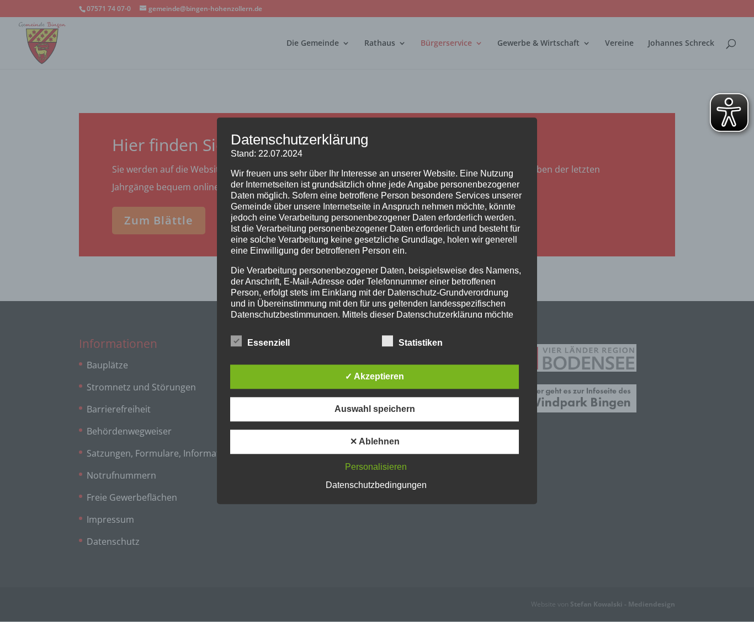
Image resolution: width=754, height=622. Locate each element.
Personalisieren (376, 467)
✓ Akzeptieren (374, 377)
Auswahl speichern (374, 409)
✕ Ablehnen (375, 442)
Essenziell (268, 343)
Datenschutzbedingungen (376, 485)
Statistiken (421, 343)
